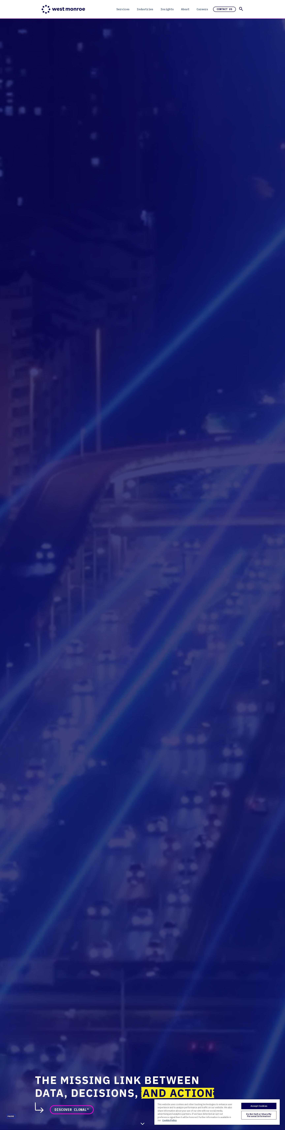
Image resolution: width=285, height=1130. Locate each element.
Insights (167, 9)
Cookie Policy (169, 1120)
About (185, 9)
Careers (202, 9)
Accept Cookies (259, 1106)
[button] (241, 9)
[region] (217, 1112)
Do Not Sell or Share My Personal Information (258, 1115)
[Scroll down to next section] (142, 1123)
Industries (145, 9)
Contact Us (224, 9)
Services (123, 9)
